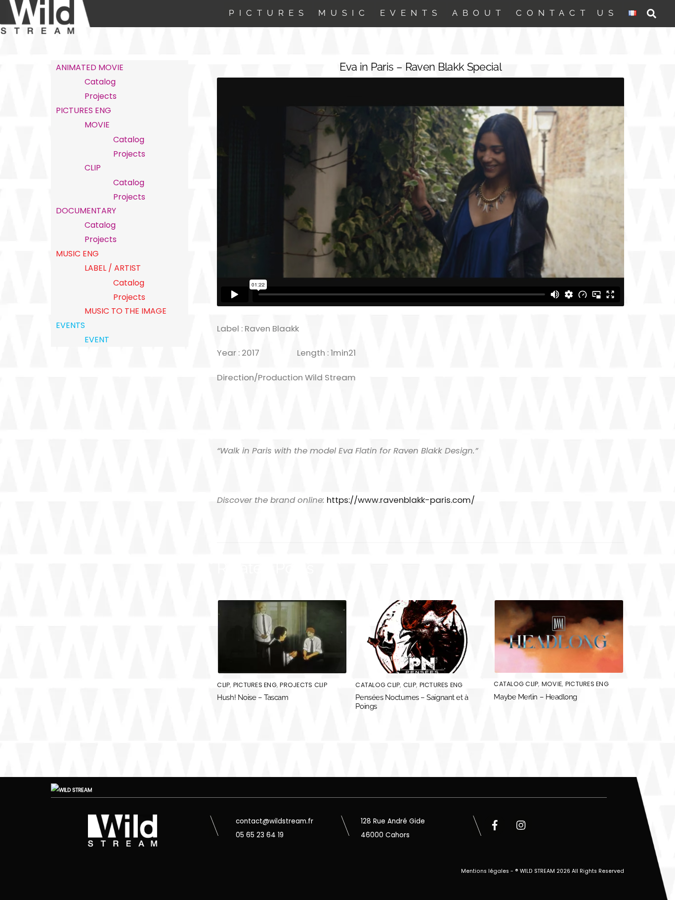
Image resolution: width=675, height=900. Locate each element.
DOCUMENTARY (86, 210)
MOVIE (552, 684)
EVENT (96, 339)
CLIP (223, 685)
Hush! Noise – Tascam (252, 697)
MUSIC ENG (77, 253)
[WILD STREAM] (37, 28)
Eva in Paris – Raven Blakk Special (420, 66)
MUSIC (344, 13)
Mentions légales (485, 871)
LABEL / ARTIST (112, 268)
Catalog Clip (377, 685)
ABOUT (479, 13)
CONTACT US (567, 13)
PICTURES (268, 13)
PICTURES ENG (255, 685)
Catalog (100, 81)
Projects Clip (303, 685)
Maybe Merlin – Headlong (535, 697)
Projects (100, 96)
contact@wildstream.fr (274, 821)
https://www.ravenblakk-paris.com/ (401, 500)
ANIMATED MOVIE (90, 67)
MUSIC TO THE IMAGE (125, 311)
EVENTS (411, 13)
